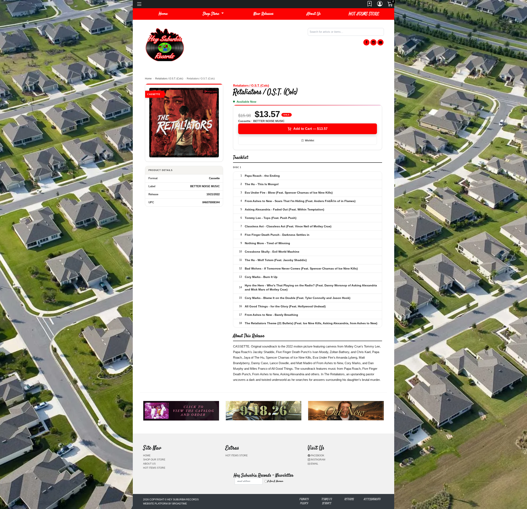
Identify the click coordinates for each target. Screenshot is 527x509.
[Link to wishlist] (370, 4)
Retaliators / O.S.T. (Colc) (169, 78)
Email (314, 463)
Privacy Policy (304, 501)
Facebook (317, 455)
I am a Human (275, 481)
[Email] (380, 42)
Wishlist (309, 140)
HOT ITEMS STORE (364, 14)
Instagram (317, 459)
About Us (314, 14)
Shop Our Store (154, 459)
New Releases (264, 14)
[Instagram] (373, 42)
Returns (349, 499)
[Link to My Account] (380, 4)
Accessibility (372, 499)
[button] (213, 14)
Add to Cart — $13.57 (310, 128)
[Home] (164, 44)
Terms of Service (327, 501)
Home (148, 78)
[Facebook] (366, 42)
